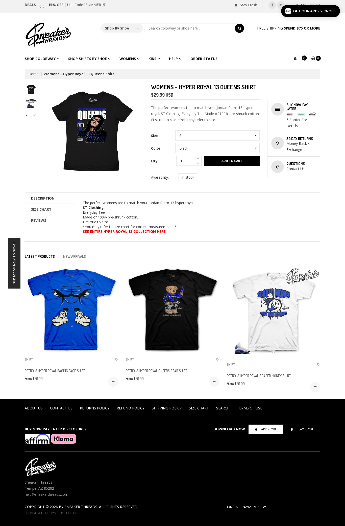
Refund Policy (130, 408)
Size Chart (41, 209)
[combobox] (189, 28)
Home (34, 73)
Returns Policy (94, 408)
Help (173, 58)
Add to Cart (231, 161)
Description (43, 198)
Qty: (155, 160)
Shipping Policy (167, 408)
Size (154, 135)
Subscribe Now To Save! (14, 263)
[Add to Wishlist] (116, 359)
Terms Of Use (249, 408)
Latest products (40, 256)
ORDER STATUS (203, 58)
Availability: (160, 177)
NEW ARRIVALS (74, 256)
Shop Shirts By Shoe (87, 58)
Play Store (305, 429)
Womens (127, 58)
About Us (34, 408)
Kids (152, 58)
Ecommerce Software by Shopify (51, 513)
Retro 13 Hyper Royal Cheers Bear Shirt (156, 371)
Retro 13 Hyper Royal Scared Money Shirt (259, 376)
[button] (310, 11)
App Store (269, 429)
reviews (38, 220)
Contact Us (61, 408)
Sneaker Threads (80, 506)
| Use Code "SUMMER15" (77, 4)
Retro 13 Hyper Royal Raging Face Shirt (55, 371)
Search (223, 408)
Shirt (29, 359)
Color (155, 148)
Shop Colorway (40, 58)
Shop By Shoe (117, 28)
